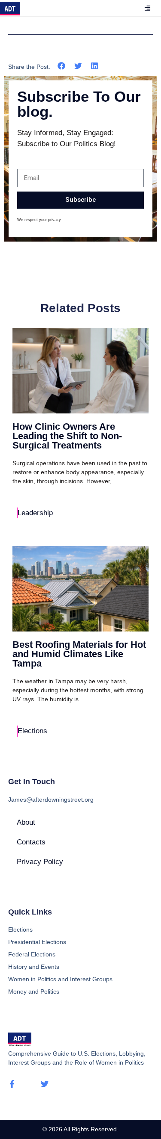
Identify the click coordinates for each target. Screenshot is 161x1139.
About (26, 822)
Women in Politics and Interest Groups (60, 979)
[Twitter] (45, 1084)
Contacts (31, 842)
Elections (32, 731)
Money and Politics (33, 991)
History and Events (33, 966)
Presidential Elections (37, 941)
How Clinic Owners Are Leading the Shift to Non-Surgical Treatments (67, 436)
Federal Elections (31, 954)
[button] (62, 66)
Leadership (35, 513)
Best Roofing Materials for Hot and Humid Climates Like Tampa (79, 654)
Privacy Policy (40, 862)
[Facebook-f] (12, 1084)
